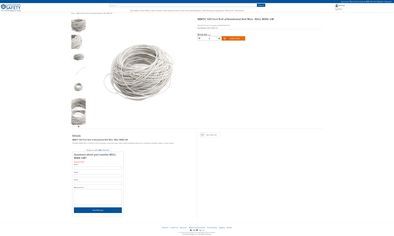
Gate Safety (134, 10)
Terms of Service (209, 232)
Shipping (222, 227)
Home (73, 13)
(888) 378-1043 (103, 150)
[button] (79, 126)
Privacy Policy (212, 227)
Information (239, 10)
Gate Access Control (171, 10)
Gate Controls (156, 10)
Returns (229, 227)
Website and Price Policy (197, 227)
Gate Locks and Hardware (191, 10)
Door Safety (145, 10)
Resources (229, 10)
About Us (165, 227)
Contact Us (174, 227)
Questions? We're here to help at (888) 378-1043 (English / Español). (366, 2)
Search (261, 5)
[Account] (336, 5)
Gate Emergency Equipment (213, 10)
